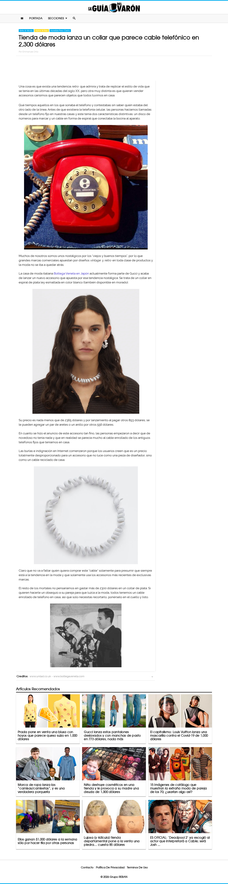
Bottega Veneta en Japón (71, 273)
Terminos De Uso (137, 867)
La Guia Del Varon (114, 7)
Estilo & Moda (26, 31)
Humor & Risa (41, 31)
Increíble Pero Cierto (60, 31)
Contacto (87, 867)
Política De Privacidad (110, 867)
